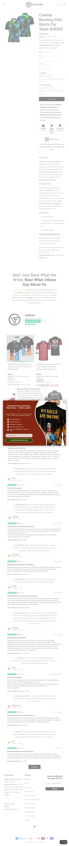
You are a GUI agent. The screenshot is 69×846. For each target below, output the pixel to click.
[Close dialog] (64, 402)
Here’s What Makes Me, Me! (19, 440)
